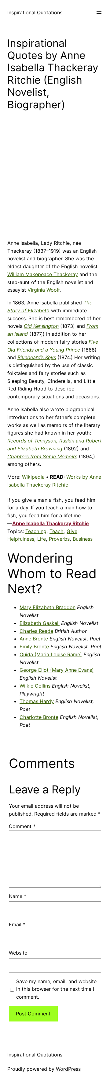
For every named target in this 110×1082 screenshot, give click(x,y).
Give (72, 531)
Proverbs (59, 539)
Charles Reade (36, 631)
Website (18, 953)
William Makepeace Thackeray (42, 274)
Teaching (35, 531)
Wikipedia (33, 477)
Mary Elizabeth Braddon (47, 607)
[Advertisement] (55, 179)
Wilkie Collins (35, 686)
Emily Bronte (34, 646)
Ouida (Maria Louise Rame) (51, 654)
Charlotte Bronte (39, 717)
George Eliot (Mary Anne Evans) (57, 670)
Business (83, 539)
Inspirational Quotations (34, 12)
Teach (57, 531)
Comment (22, 826)
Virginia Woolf (44, 290)
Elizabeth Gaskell (40, 623)
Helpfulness (20, 539)
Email (17, 924)
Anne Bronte (34, 639)
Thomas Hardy (37, 701)
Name (17, 896)
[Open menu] (99, 12)
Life (41, 539)
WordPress (68, 1069)
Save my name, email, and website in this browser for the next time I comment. (56, 989)
